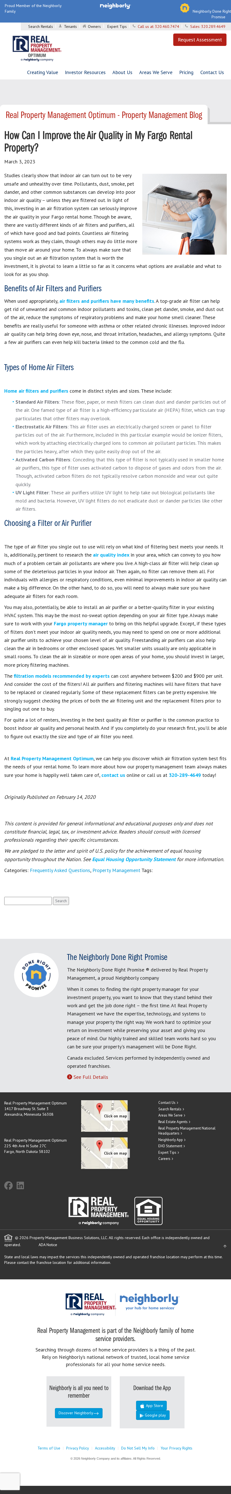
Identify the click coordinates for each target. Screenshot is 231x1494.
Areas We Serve (155, 72)
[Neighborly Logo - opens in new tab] (166, 1301)
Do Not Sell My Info (138, 1448)
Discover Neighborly (76, 1412)
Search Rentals (40, 26)
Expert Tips (117, 26)
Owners (94, 26)
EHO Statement (170, 1146)
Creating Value (42, 72)
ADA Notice (48, 1244)
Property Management (116, 870)
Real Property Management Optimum (52, 758)
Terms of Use (48, 1448)
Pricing (186, 72)
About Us (122, 72)
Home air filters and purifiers (36, 391)
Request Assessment (200, 39)
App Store (154, 1405)
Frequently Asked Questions (60, 870)
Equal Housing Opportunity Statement (134, 859)
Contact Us (212, 72)
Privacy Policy (77, 1448)
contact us (113, 775)
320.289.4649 (213, 26)
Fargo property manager (81, 623)
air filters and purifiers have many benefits (106, 301)
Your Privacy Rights (176, 1448)
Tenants (70, 26)
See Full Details (91, 1077)
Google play (155, 1415)
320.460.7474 (167, 26)
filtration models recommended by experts (62, 676)
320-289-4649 (185, 775)
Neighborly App (170, 1139)
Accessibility (105, 1448)
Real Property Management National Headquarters (187, 1131)
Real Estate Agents (173, 1121)
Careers (164, 1158)
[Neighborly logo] (115, 5)
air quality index (111, 555)
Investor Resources (85, 72)
